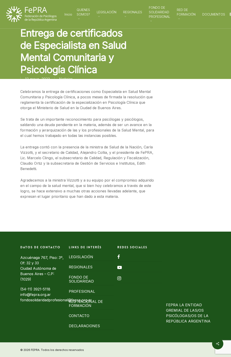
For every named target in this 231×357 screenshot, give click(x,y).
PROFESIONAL (82, 291)
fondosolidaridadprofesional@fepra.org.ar (56, 300)
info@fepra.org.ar (35, 294)
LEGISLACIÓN (81, 257)
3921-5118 (41, 289)
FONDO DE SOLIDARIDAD (81, 279)
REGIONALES (80, 267)
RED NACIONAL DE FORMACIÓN (86, 303)
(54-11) (26, 289)
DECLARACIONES (84, 326)
